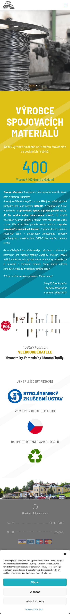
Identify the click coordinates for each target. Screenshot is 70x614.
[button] (65, 554)
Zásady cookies (31, 609)
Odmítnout (35, 591)
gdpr (41, 609)
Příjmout (35, 582)
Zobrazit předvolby (35, 600)
